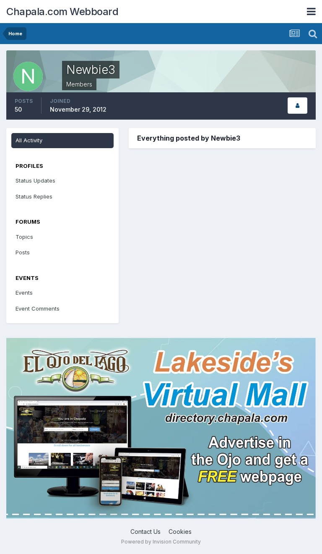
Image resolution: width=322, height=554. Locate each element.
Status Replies (34, 196)
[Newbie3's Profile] (297, 105)
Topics (24, 236)
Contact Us (145, 531)
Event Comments (38, 308)
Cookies (180, 531)
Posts (23, 252)
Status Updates (35, 180)
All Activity (29, 140)
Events (24, 292)
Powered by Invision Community (161, 541)
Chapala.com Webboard (62, 11)
